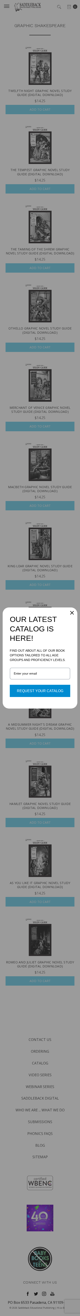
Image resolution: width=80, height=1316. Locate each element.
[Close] (72, 612)
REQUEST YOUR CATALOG (40, 691)
